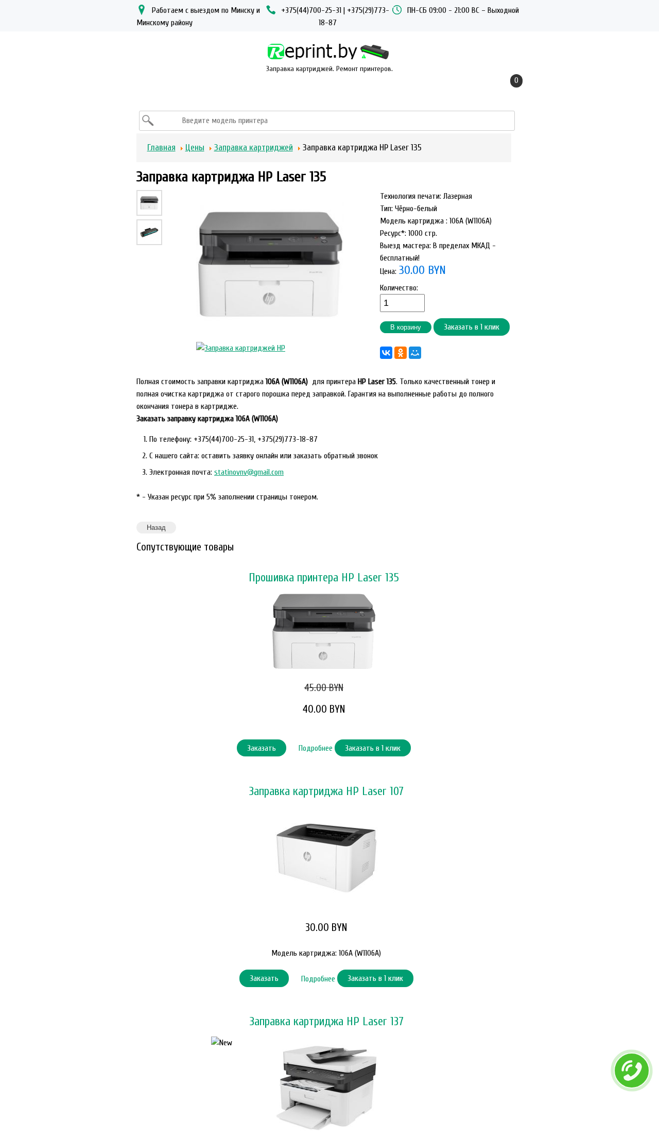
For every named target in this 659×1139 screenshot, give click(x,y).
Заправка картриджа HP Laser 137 (326, 1021)
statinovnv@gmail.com (249, 472)
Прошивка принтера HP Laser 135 (324, 577)
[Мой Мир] (415, 353)
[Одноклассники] (400, 353)
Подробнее (317, 748)
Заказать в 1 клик (471, 327)
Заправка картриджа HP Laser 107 (326, 791)
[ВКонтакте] (386, 353)
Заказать (261, 748)
